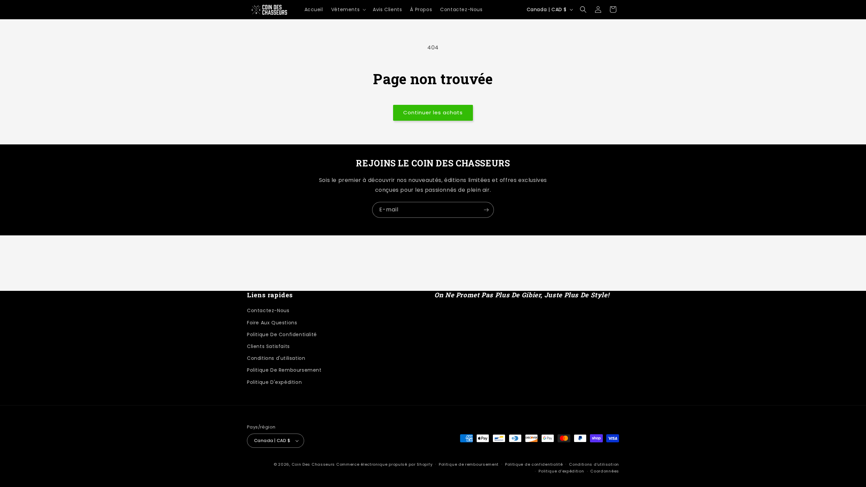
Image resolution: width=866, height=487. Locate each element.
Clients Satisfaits (268, 346)
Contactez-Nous (268, 310)
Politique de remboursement (469, 464)
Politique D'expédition (274, 382)
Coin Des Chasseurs (313, 464)
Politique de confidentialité (534, 464)
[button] (348, 9)
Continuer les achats (433, 112)
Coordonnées (604, 471)
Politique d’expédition (561, 471)
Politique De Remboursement (284, 370)
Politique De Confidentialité (282, 334)
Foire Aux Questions (272, 322)
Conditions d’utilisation (594, 464)
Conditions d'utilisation (276, 358)
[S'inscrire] (486, 210)
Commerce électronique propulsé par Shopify (384, 464)
